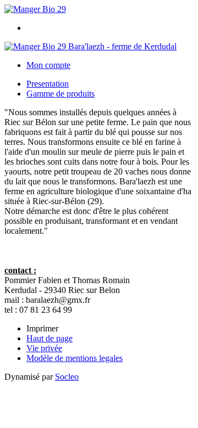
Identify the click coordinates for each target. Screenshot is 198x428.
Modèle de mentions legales (74, 358)
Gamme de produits (60, 93)
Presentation (47, 83)
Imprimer (42, 328)
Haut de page (49, 338)
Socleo (67, 376)
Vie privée (44, 348)
